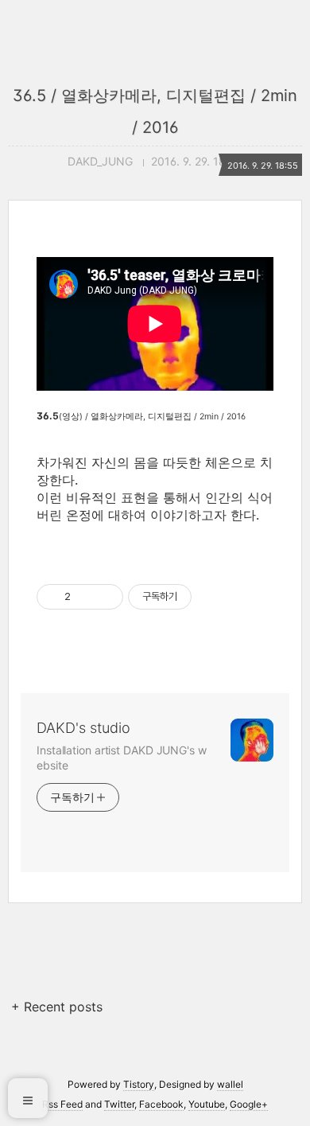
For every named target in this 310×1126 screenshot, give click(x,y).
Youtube (206, 1104)
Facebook (161, 1104)
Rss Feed (62, 1104)
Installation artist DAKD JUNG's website (122, 757)
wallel (230, 1084)
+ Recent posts (57, 1007)
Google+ (249, 1104)
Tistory (138, 1084)
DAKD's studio (83, 727)
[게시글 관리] (105, 597)
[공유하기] (85, 597)
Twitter (119, 1104)
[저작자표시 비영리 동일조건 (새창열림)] (213, 596)
